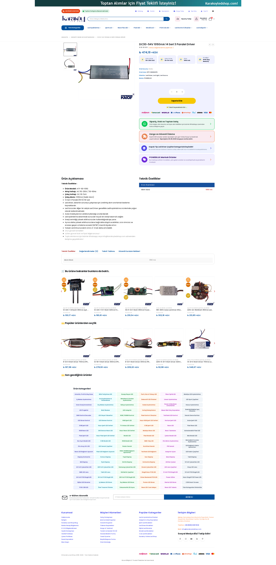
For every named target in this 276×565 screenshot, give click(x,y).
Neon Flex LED (123, 28)
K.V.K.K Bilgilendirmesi (69, 528)
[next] (213, 44)
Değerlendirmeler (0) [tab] (88, 251)
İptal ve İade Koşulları (108, 520)
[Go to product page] (76, 291)
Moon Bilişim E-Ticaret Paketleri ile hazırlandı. (138, 560)
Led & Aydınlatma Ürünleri (148, 517)
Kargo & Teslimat (106, 528)
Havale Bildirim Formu (108, 534)
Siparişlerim (165, 11)
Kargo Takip (180, 11)
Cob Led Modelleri (145, 534)
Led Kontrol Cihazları (183, 28)
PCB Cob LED (164, 28)
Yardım (152, 11)
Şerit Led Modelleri (145, 523)
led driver (149, 75)
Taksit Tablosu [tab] (108, 251)
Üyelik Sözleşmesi (67, 531)
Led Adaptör (201, 28)
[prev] (209, 44)
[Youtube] (212, 11)
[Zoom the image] (138, 1)
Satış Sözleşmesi (106, 517)
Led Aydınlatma (93, 28)
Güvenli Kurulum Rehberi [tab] (129, 251)
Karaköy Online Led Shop (148, 536)
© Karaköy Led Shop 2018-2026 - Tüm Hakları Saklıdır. (80, 555)
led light (156, 75)
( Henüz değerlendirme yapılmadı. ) (161, 48)
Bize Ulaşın (65, 542)
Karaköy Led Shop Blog (69, 523)
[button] (81, 71)
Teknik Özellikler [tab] (68, 251)
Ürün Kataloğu (105, 542)
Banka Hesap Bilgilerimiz (70, 525)
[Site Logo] (74, 19)
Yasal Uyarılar (105, 536)
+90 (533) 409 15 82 (72, 11)
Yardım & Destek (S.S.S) (108, 531)
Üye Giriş (193, 11)
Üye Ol (206, 11)
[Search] (167, 19)
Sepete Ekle (176, 100)
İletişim (64, 520)
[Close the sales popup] (272, 551)
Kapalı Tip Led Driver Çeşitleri (71, 360)
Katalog (140, 11)
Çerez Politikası (66, 536)
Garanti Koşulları (106, 523)
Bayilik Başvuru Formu (108, 539)
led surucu (164, 75)
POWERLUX (147, 78)
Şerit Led (108, 28)
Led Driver (82, 308)
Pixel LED (137, 28)
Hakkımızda (65, 517)
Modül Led (150, 28)
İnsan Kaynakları (67, 539)
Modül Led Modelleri (146, 531)
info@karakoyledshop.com (191, 529)
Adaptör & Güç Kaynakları (148, 520)
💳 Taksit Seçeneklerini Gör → (177, 107)
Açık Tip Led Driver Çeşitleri (71, 308)
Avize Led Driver (160, 308)
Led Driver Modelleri (146, 525)
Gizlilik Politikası (67, 534)
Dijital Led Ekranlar (145, 528)
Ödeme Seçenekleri (107, 525)
